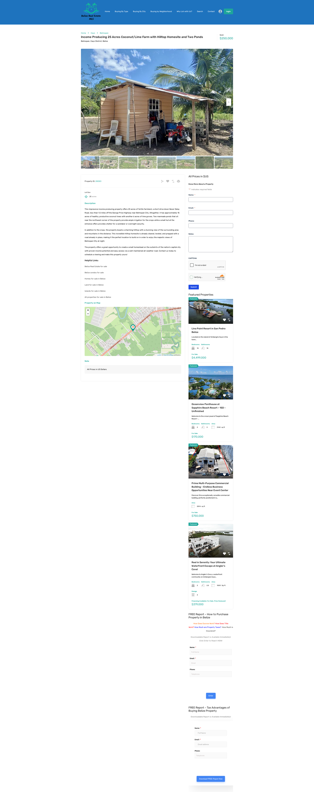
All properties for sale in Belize (98, 297)
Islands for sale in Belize (95, 291)
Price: (189, 680)
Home (107, 11)
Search (200, 11)
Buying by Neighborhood (161, 11)
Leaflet (159, 355)
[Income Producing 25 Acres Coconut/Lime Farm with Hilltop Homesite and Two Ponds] (133, 327)
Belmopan (104, 33)
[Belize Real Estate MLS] (91, 19)
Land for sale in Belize (94, 285)
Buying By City (139, 11)
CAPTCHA (193, 258)
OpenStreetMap (168, 355)
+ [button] (88, 310)
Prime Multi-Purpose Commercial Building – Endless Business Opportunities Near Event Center (210, 487)
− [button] (88, 313)
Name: (192, 195)
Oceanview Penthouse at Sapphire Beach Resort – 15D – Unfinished (209, 408)
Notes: (191, 234)
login (228, 11)
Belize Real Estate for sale (96, 266)
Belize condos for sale (94, 272)
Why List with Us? (184, 11)
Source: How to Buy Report (191, 683)
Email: (192, 208)
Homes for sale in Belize (95, 279)
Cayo (93, 33)
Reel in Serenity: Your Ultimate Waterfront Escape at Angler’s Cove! (208, 566)
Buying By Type (121, 11)
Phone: (191, 221)
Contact (211, 11)
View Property (211, 319)
